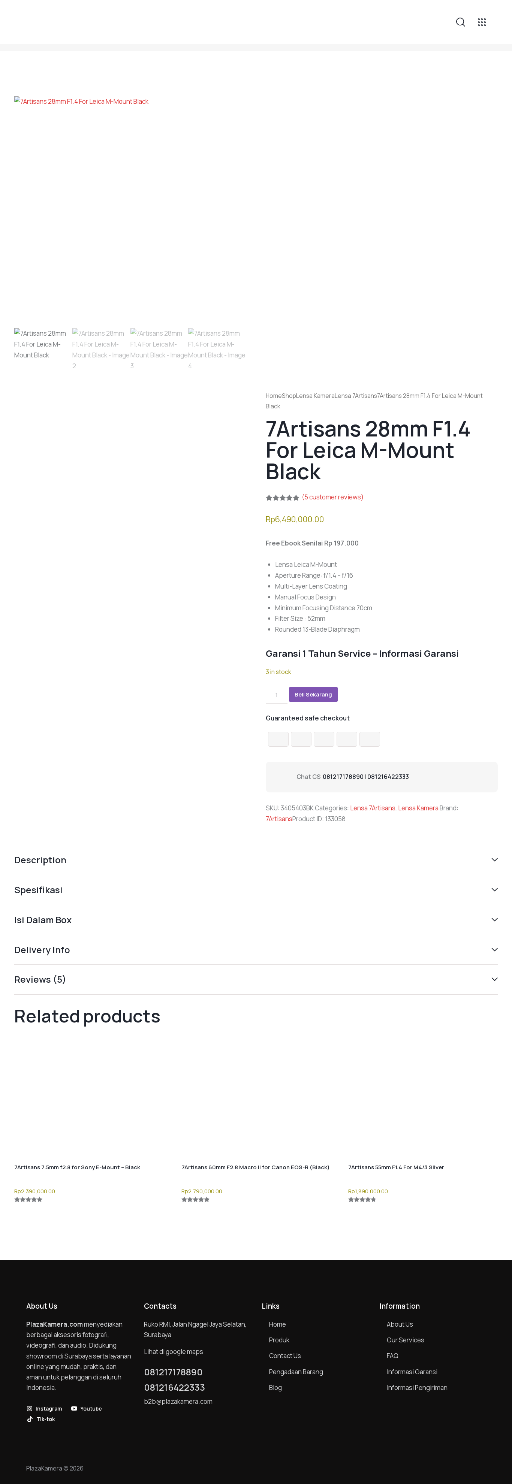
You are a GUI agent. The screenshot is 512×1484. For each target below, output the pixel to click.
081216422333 (388, 777)
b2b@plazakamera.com (178, 1401)
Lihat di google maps (173, 1351)
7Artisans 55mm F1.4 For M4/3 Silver (396, 1167)
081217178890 (343, 777)
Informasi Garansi (419, 653)
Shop (289, 396)
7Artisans (279, 818)
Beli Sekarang (313, 694)
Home (274, 396)
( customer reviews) (333, 497)
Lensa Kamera (315, 396)
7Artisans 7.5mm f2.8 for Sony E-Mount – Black (77, 1167)
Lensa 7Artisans (356, 396)
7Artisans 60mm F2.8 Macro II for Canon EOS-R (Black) (255, 1167)
